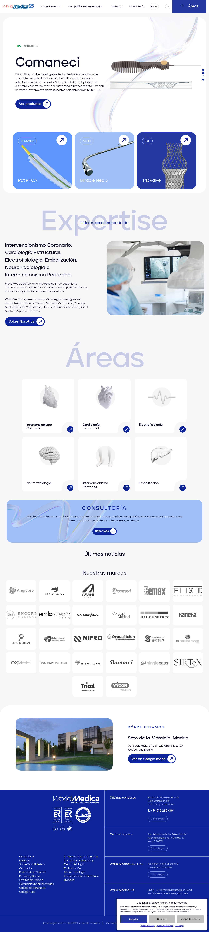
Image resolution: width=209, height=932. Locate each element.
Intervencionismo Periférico (81, 876)
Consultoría (136, 6)
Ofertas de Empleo (31, 880)
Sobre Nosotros (51, 6)
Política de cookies (148, 926)
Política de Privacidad (165, 926)
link (69, 428)
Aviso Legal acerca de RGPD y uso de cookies (71, 923)
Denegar (162, 919)
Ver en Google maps (148, 759)
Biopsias (69, 880)
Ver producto (30, 104)
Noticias (24, 860)
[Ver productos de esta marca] (21, 591)
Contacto (116, 6)
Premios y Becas (29, 876)
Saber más (102, 531)
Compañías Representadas (85, 6)
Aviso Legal (179, 926)
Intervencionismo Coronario (81, 856)
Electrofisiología (74, 864)
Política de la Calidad (32, 872)
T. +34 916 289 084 (161, 810)
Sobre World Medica (32, 864)
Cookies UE (113, 923)
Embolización (72, 868)
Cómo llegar (157, 818)
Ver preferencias (190, 919)
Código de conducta (32, 887)
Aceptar (133, 919)
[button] (203, 70)
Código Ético (27, 891)
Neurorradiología (74, 872)
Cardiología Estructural (78, 860)
